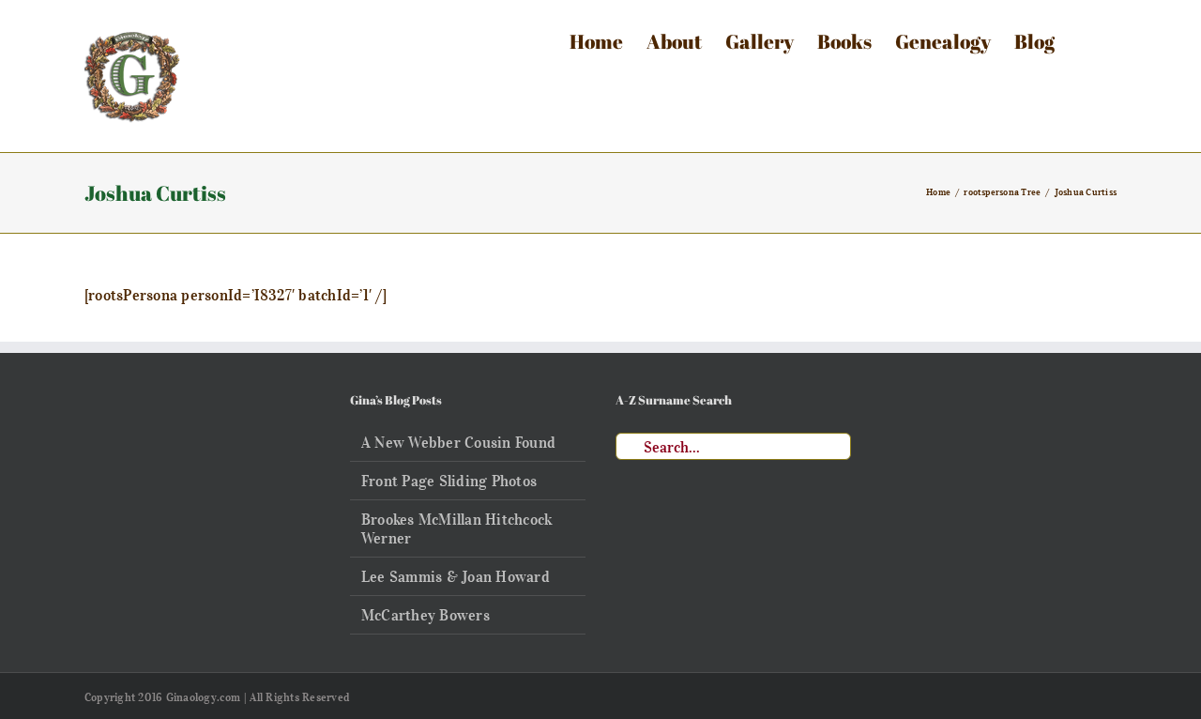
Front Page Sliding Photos (449, 480)
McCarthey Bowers (425, 614)
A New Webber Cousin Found (458, 442)
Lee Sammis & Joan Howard (455, 576)
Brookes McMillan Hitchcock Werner (456, 528)
